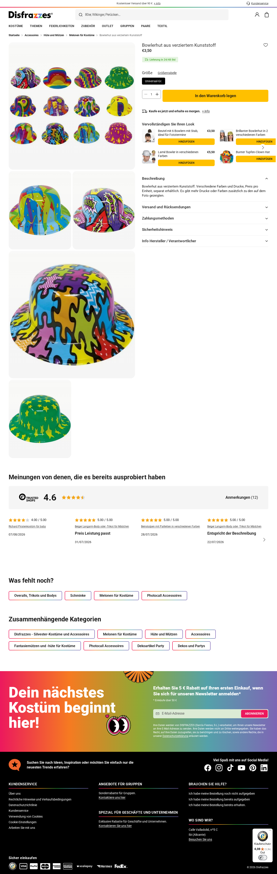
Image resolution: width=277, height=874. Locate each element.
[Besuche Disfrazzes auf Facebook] (207, 767)
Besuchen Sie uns (200, 839)
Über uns (15, 793)
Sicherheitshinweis (157, 229)
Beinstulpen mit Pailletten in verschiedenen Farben (170, 526)
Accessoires (200, 634)
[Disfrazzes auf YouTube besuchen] (241, 767)
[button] (262, 147)
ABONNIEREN (254, 713)
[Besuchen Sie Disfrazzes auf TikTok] (230, 767)
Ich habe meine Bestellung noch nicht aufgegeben (222, 793)
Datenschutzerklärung (175, 736)
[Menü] (270, 831)
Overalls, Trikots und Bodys (35, 595)
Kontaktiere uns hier (112, 797)
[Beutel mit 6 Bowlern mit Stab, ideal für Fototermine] (148, 135)
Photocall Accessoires (164, 595)
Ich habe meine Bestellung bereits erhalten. (217, 805)
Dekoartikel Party (150, 646)
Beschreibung (153, 178)
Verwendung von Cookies (26, 816)
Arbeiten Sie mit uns (22, 827)
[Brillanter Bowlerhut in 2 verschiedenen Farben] (226, 135)
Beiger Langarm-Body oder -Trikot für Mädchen (102, 526)
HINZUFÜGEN (186, 162)
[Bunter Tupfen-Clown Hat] (226, 157)
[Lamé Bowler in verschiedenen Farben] (148, 157)
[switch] (262, 857)
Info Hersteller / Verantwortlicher (169, 241)
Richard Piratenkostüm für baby (27, 526)
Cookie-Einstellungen (23, 822)
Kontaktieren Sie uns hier (115, 825)
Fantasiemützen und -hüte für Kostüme (44, 646)
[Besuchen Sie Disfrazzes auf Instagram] (219, 767)
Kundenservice (18, 810)
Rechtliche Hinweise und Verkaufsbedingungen (40, 799)
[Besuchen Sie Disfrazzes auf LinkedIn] (264, 767)
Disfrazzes (262, 867)
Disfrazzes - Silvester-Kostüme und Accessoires (51, 634)
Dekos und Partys (191, 646)
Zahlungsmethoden (158, 218)
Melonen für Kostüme (116, 595)
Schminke (78, 595)
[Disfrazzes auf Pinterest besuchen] (252, 767)
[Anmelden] (257, 14)
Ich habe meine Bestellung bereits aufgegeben (219, 799)
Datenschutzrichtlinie (23, 805)
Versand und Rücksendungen (166, 207)
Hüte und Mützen (164, 634)
